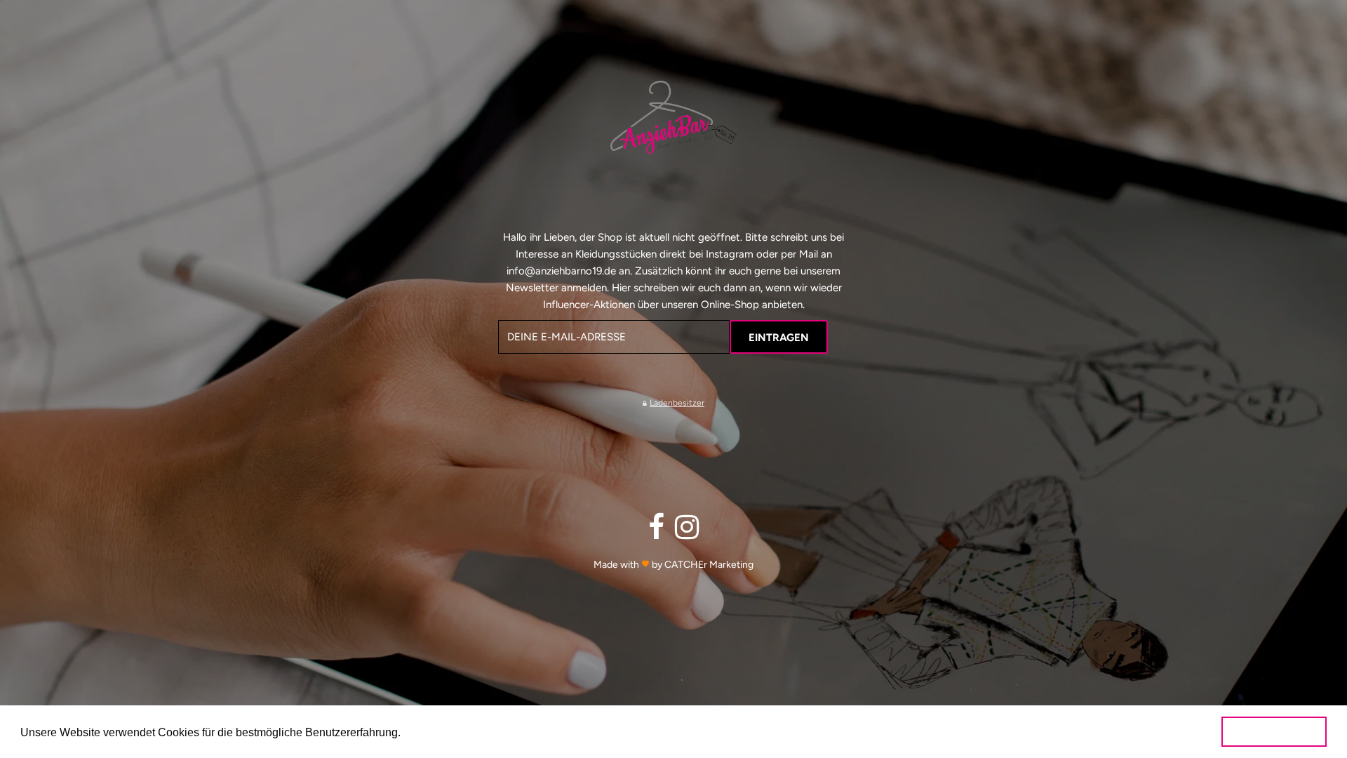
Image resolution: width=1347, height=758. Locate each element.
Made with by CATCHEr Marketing (673, 565)
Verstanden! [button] (1274, 731)
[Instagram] (687, 532)
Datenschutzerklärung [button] (474, 731)
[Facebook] (656, 532)
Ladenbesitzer (677, 403)
